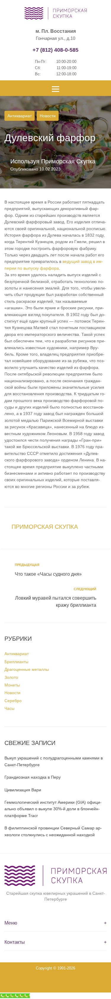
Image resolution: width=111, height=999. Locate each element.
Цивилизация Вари (22, 790)
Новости (48, 115)
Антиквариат (19, 115)
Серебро (13, 700)
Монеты (12, 685)
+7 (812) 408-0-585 (55, 50)
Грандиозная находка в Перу (32, 777)
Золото (11, 677)
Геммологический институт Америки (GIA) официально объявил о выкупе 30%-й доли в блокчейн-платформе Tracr (53, 809)
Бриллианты (16, 661)
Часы (9, 708)
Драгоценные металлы (26, 669)
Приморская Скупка (68, 161)
